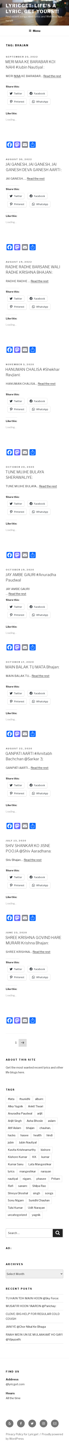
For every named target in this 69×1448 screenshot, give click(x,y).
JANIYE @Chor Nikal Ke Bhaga (26, 1326)
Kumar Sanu (15, 1164)
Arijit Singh (15, 1121)
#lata (11, 1099)
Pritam (55, 1179)
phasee (41, 1179)
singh (36, 1193)
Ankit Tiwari (35, 1106)
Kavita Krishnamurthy (22, 1150)
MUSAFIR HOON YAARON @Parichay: (31, 1306)
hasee (25, 1135)
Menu (36, 30)
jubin (11, 1142)
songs (49, 1193)
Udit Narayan (36, 1207)
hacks (12, 1135)
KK (34, 1157)
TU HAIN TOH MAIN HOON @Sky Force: (32, 1298)
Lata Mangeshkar (39, 1164)
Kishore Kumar (17, 1157)
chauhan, (45, 1128)
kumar (45, 1157)
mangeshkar (28, 1171)
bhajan (30, 1128)
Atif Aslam (14, 1128)
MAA (17, 76)
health (38, 1135)
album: (39, 1099)
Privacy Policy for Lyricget (22, 1434)
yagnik (36, 1215)
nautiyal (13, 1179)
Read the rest (52, 76)
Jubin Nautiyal (28, 1142)
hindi (50, 1135)
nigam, (27, 1179)
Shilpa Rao (39, 1186)
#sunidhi (24, 1099)
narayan (46, 1171)
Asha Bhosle (35, 1121)
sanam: (22, 1186)
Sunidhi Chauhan (39, 1200)
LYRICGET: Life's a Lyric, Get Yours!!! (32, 8)
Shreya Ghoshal (18, 1193)
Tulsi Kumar (15, 1207)
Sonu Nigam (16, 1200)
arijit (40, 1113)
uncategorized (17, 1215)
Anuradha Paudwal (20, 1113)
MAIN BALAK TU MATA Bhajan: (32, 667)
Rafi (10, 1186)
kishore (45, 1150)
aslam (52, 1121)
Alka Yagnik (15, 1106)
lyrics (11, 1171)
